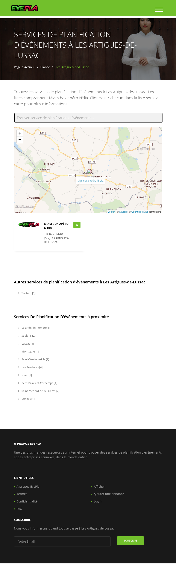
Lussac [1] (27, 343)
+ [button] (19, 133)
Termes (22, 494)
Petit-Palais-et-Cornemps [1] (39, 383)
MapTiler (123, 211)
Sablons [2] (28, 335)
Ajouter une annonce (109, 494)
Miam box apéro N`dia (90, 180)
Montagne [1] (30, 351)
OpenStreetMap (139, 211)
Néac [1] (26, 375)
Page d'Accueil (24, 67)
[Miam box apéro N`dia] (89, 171)
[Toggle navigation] (159, 9)
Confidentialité (27, 501)
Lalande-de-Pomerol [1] (36, 328)
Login (98, 501)
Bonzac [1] (28, 399)
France (45, 67)
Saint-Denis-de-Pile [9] (35, 359)
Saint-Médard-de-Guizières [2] (40, 391)
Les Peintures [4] (31, 367)
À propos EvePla (28, 486)
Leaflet (111, 211)
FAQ (19, 509)
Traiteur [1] (28, 293)
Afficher (99, 486)
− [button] (19, 139)
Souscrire (130, 540)
